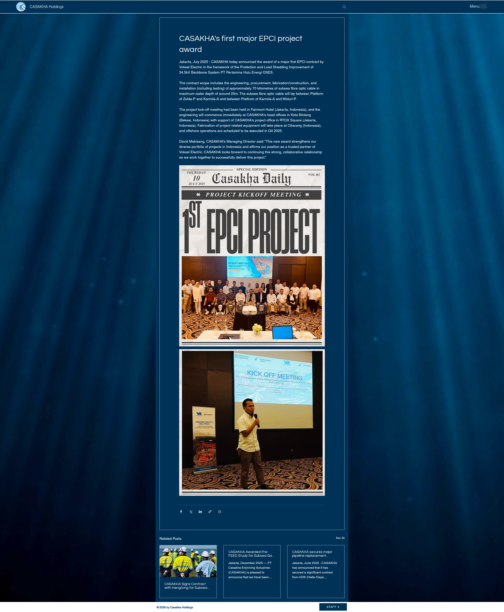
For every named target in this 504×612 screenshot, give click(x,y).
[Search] (344, 7)
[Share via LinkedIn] (200, 511)
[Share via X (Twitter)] (191, 511)
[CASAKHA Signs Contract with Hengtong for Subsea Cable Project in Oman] (188, 561)
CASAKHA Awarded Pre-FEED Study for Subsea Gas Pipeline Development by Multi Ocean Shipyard (251, 554)
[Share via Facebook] (181, 511)
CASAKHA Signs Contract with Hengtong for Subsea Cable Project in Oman (185, 586)
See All (340, 537)
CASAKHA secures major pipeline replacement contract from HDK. (312, 554)
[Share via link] (210, 511)
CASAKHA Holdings (47, 6)
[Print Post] (219, 511)
